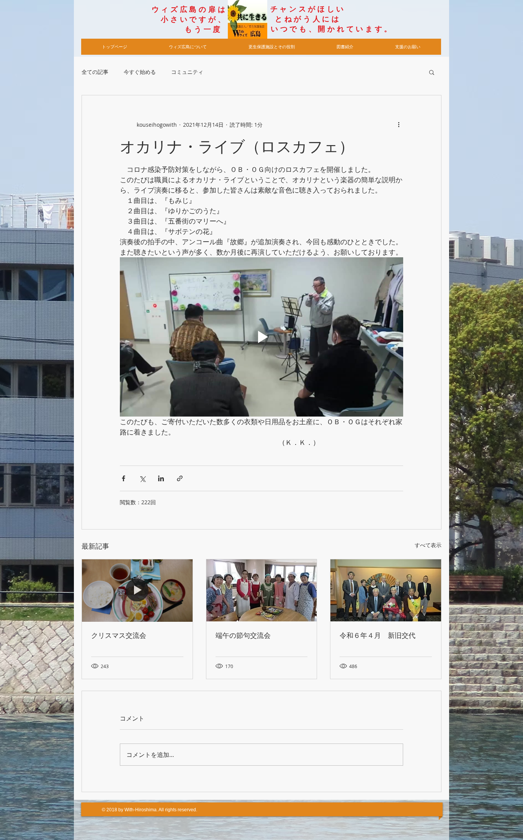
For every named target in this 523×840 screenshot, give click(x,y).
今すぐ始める (140, 72)
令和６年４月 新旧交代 (377, 635)
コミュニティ (187, 72)
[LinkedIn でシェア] (161, 478)
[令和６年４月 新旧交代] (385, 590)
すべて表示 (428, 545)
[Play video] (261, 337)
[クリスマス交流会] (137, 590)
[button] (431, 72)
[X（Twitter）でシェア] (142, 478)
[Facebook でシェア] (123, 478)
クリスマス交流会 (118, 635)
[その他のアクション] (398, 124)
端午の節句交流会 (243, 635)
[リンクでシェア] (179, 478)
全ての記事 (95, 72)
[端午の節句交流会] (261, 590)
